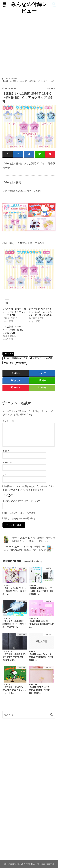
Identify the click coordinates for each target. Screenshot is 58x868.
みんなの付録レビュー (29, 7)
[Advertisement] (29, 47)
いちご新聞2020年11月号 (16, 358)
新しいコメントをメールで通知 (20, 513)
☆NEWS (9, 354)
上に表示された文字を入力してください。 (23, 501)
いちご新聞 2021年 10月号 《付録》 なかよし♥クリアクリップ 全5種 (40, 312)
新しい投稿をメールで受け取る (20, 518)
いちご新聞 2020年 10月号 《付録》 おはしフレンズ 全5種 (13, 329)
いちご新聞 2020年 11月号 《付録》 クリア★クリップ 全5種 (14, 312)
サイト (5, 474)
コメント (8, 421)
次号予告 (9, 363)
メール (7, 462)
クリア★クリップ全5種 (42, 358)
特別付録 (22, 363)
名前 (6, 450)
